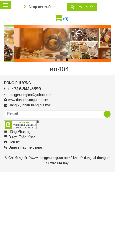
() (65, 19)
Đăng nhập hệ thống (25, 147)
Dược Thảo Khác (22, 137)
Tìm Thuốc (84, 7)
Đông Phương (19, 132)
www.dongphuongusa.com (28, 100)
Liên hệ (14, 142)
